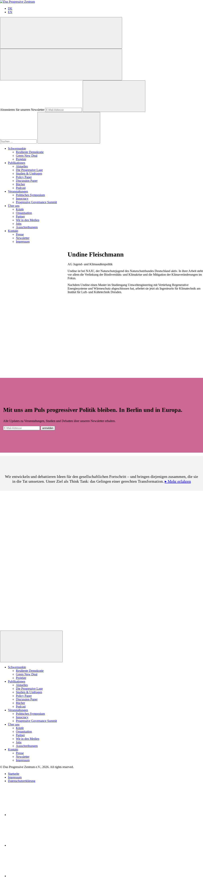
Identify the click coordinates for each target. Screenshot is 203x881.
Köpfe (20, 209)
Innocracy (22, 198)
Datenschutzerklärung (21, 781)
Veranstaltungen (18, 191)
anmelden (47, 428)
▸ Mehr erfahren (178, 481)
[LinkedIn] (37, 814)
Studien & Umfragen (29, 173)
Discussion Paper (26, 180)
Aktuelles (22, 166)
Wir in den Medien (27, 220)
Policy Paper (24, 177)
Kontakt (13, 230)
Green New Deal (26, 155)
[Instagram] (37, 876)
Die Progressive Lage (29, 170)
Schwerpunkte (17, 148)
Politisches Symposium (30, 195)
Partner (20, 216)
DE (10, 8)
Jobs (18, 223)
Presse (20, 234)
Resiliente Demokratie (30, 152)
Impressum (23, 241)
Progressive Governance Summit (36, 202)
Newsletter (22, 238)
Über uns (13, 205)
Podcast (21, 188)
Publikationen (16, 162)
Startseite (13, 773)
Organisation (24, 213)
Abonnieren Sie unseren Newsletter (22, 109)
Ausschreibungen (27, 227)
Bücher (20, 184)
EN (10, 12)
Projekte (21, 159)
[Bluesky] (37, 845)
